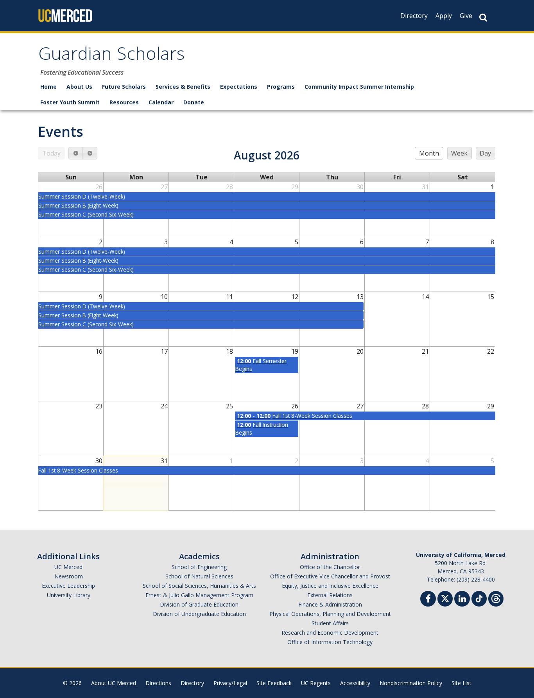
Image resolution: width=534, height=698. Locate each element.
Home (48, 86)
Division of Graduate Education (199, 604)
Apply (443, 15)
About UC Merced (113, 683)
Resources (124, 102)
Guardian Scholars (111, 56)
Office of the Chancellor (330, 567)
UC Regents (316, 683)
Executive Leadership (68, 585)
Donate (193, 102)
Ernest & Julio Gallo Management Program (199, 595)
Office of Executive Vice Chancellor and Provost (330, 576)
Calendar (161, 102)
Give (466, 15)
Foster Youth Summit (70, 102)
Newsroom (68, 576)
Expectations (238, 86)
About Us (79, 86)
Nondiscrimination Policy (411, 683)
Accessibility (355, 683)
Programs (281, 86)
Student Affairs (330, 623)
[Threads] (495, 598)
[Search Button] (483, 17)
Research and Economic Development (329, 632)
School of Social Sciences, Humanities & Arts (199, 585)
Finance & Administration (330, 604)
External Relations (330, 595)
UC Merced (68, 567)
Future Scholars (124, 86)
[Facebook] (428, 599)
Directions (158, 683)
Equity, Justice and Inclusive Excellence (330, 585)
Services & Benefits (183, 86)
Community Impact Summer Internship (359, 86)
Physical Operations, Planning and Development (330, 613)
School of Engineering (199, 567)
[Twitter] (445, 598)
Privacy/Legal (230, 683)
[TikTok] (479, 598)
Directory (414, 15)
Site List (461, 683)
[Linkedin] (462, 599)
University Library (68, 595)
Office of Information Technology (330, 642)
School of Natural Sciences (199, 576)
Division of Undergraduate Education (199, 613)
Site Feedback (274, 683)
